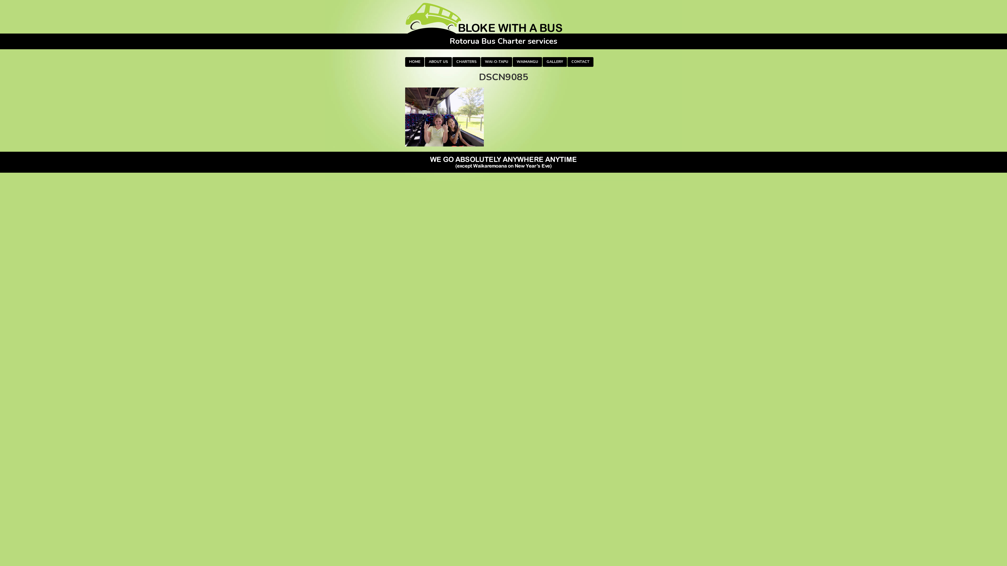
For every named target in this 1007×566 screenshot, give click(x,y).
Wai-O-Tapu (496, 61)
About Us (438, 61)
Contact (580, 61)
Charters (466, 61)
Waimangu (527, 61)
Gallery (555, 61)
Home (414, 61)
